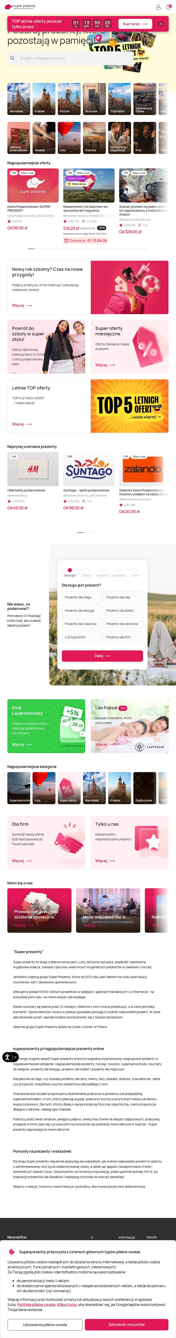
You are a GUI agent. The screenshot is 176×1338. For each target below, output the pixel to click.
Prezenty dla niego (78, 597)
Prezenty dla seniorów (122, 623)
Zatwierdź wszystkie (126, 1324)
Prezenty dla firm (118, 637)
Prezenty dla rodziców (81, 623)
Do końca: (77, 240)
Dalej (99, 655)
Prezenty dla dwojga (79, 610)
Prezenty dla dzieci (119, 610)
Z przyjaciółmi (75, 637)
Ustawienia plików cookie (45, 1324)
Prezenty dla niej (118, 597)
